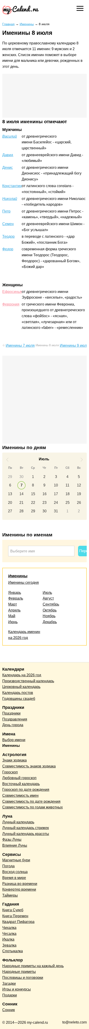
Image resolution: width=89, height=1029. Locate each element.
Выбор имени (13, 740)
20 (10, 503)
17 (56, 494)
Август (48, 598)
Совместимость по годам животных (32, 807)
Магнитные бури (16, 860)
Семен (8, 224)
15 (33, 494)
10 (56, 485)
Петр (6, 211)
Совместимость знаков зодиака (29, 766)
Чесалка (9, 934)
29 (10, 477)
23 (44, 503)
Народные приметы (19, 972)
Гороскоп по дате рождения (25, 790)
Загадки (9, 983)
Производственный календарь (28, 681)
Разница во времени (19, 884)
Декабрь (50, 622)
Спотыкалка (12, 951)
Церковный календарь (21, 687)
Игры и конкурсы (16, 989)
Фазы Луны (11, 839)
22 (33, 503)
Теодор (8, 236)
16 (44, 494)
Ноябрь (49, 616)
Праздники (11, 713)
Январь (14, 593)
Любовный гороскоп (19, 778)
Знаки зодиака (14, 760)
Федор (7, 249)
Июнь (13, 622)
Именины (17, 576)
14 (21, 494)
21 (21, 503)
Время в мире (14, 878)
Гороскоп (10, 772)
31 (56, 511)
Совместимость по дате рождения (31, 801)
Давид (7, 155)
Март (12, 604)
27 (10, 511)
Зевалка (9, 945)
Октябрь (50, 610)
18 (67, 494)
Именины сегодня (23, 582)
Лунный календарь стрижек (25, 828)
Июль (47, 593)
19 (79, 494)
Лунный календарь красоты (25, 834)
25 (67, 503)
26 (79, 503)
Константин (12, 186)
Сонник (8, 1010)
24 (56, 503)
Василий (9, 136)
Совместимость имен (20, 795)
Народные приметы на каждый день (33, 966)
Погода (8, 866)
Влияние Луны (14, 845)
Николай (9, 199)
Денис (7, 167)
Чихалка (9, 928)
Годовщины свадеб (18, 699)
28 (21, 511)
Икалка (8, 939)
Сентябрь (51, 604)
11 (67, 485)
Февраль (15, 598)
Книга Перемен (15, 916)
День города (12, 725)
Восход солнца (15, 872)
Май (11, 616)
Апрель (14, 610)
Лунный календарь (18, 822)
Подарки (9, 995)
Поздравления (14, 719)
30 (21, 477)
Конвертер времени (19, 889)
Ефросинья (12, 292)
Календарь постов (17, 693)
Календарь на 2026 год (21, 675)
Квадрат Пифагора (18, 922)
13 (10, 494)
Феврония (10, 304)
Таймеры (10, 895)
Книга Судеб (12, 910)
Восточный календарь (21, 784)
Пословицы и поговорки (22, 978)
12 (79, 485)
